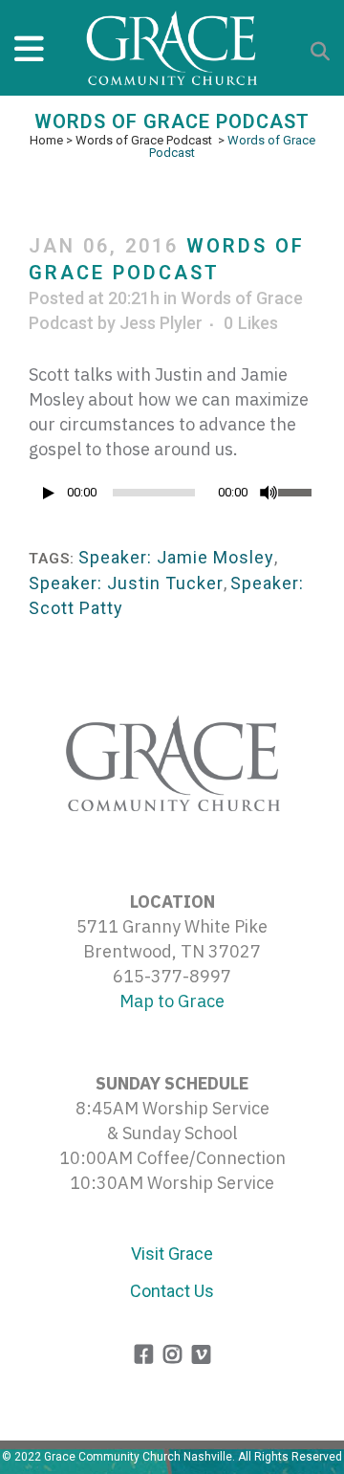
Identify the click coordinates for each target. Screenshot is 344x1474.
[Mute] (268, 492)
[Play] (48, 493)
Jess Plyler (161, 323)
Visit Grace (172, 1253)
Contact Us (172, 1291)
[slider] (296, 490)
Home (46, 140)
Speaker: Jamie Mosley (176, 557)
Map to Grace (172, 1001)
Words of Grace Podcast (143, 140)
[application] (172, 497)
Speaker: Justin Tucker (126, 583)
